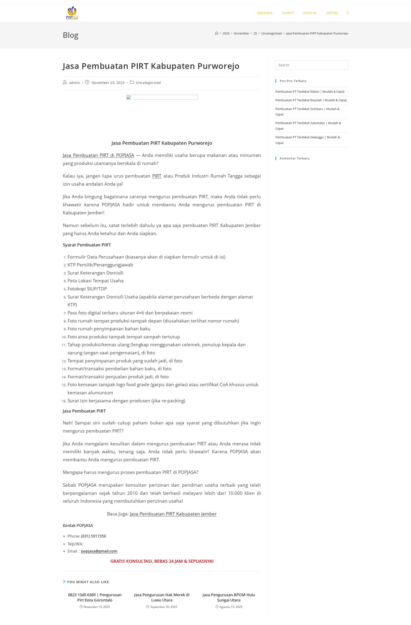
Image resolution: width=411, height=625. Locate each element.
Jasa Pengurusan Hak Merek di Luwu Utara (161, 597)
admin (74, 82)
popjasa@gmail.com (99, 551)
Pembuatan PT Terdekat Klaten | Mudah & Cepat (310, 91)
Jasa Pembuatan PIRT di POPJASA (98, 155)
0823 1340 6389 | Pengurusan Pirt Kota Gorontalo (95, 597)
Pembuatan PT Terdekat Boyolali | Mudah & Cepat (311, 100)
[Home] (216, 33)
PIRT (156, 176)
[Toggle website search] (348, 13)
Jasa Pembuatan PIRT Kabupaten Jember (173, 514)
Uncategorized (148, 82)
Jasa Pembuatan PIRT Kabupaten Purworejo (317, 33)
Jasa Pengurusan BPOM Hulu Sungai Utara (229, 597)
